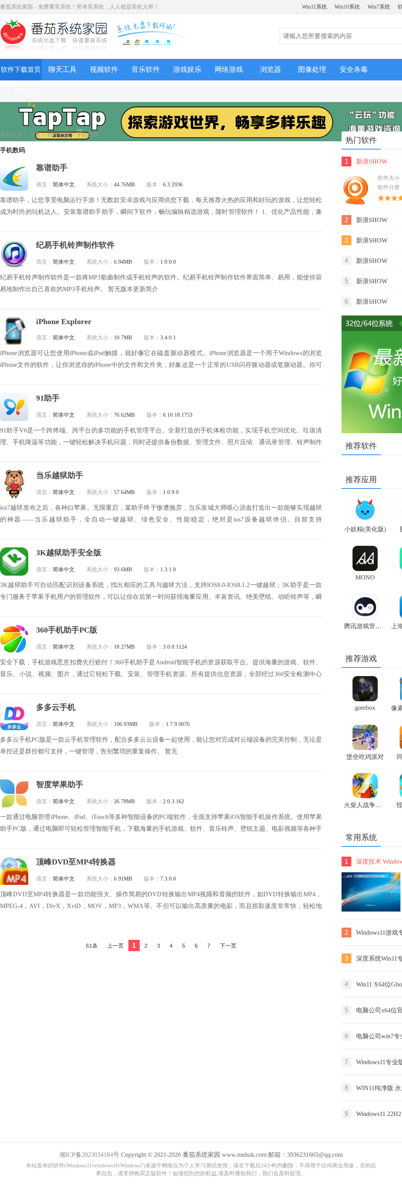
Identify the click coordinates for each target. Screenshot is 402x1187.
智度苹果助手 (59, 784)
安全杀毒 (354, 69)
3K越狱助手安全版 (68, 552)
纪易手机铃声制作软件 (75, 245)
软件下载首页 (21, 69)
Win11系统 (314, 7)
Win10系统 (347, 7)
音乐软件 (146, 69)
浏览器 (270, 69)
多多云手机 (55, 707)
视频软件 (104, 69)
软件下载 (58, 135)
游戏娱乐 (187, 69)
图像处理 (312, 69)
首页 (34, 135)
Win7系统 (378, 7)
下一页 (228, 946)
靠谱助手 (52, 167)
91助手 (48, 398)
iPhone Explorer (63, 321)
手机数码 (88, 135)
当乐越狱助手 (59, 475)
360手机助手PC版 (66, 629)
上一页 (115, 946)
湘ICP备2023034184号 (89, 1154)
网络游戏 (229, 69)
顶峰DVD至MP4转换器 (76, 861)
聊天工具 (62, 69)
